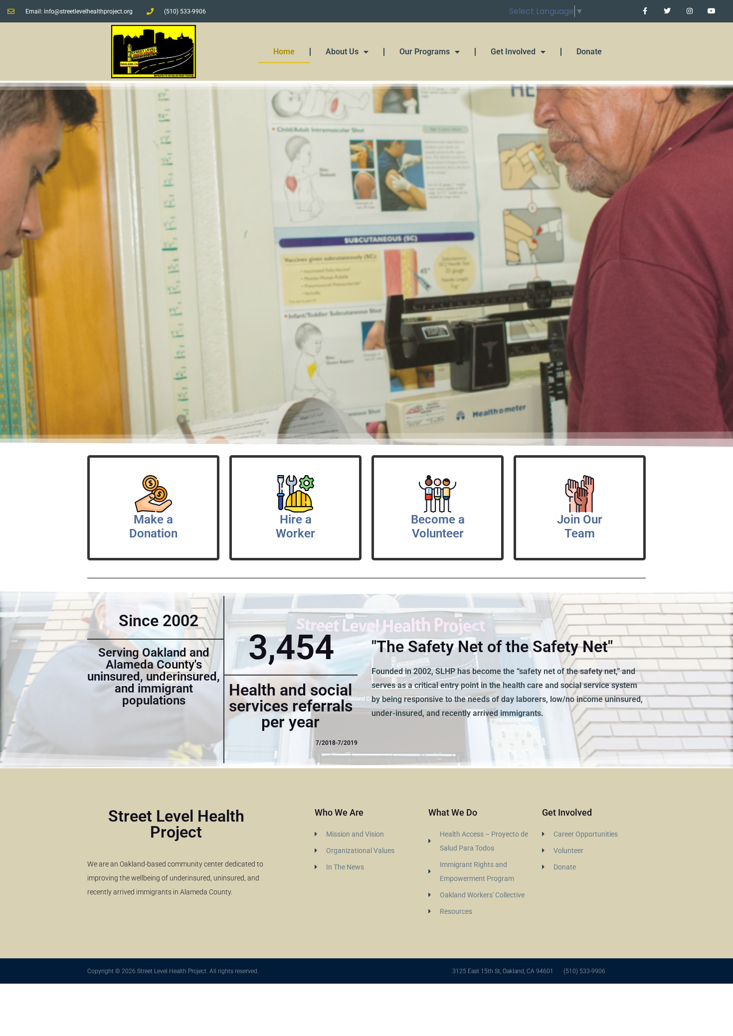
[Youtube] (712, 11)
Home (284, 51)
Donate (589, 51)
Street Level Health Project (176, 824)
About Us (342, 51)
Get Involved (513, 51)
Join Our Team (579, 526)
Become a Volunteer (438, 526)
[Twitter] (667, 11)
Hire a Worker (295, 526)
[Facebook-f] (645, 11)
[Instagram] (689, 11)
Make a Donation (153, 526)
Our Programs (424, 51)
